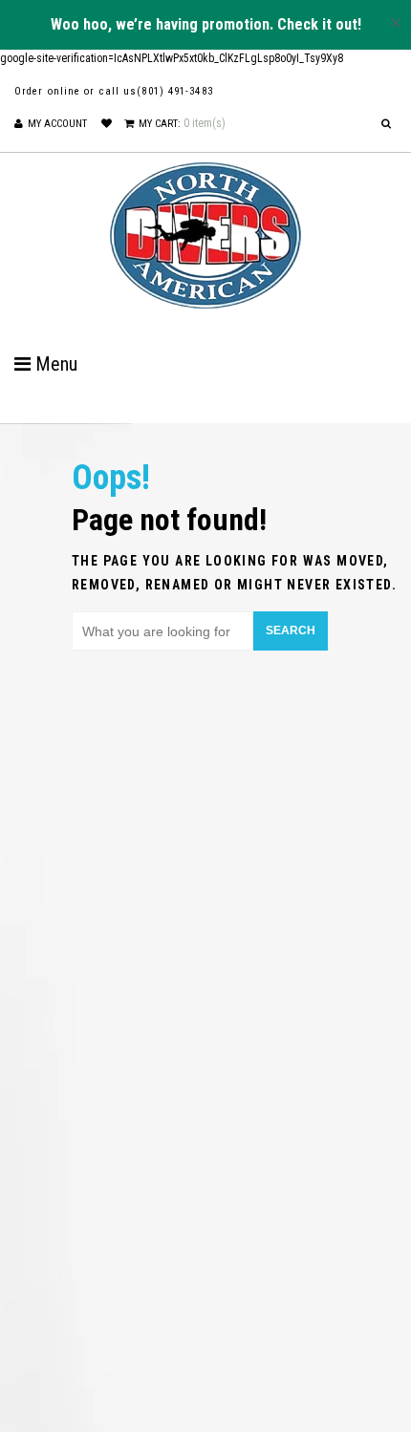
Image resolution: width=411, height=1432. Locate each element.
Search (290, 630)
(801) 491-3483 (174, 91)
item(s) (182, 123)
